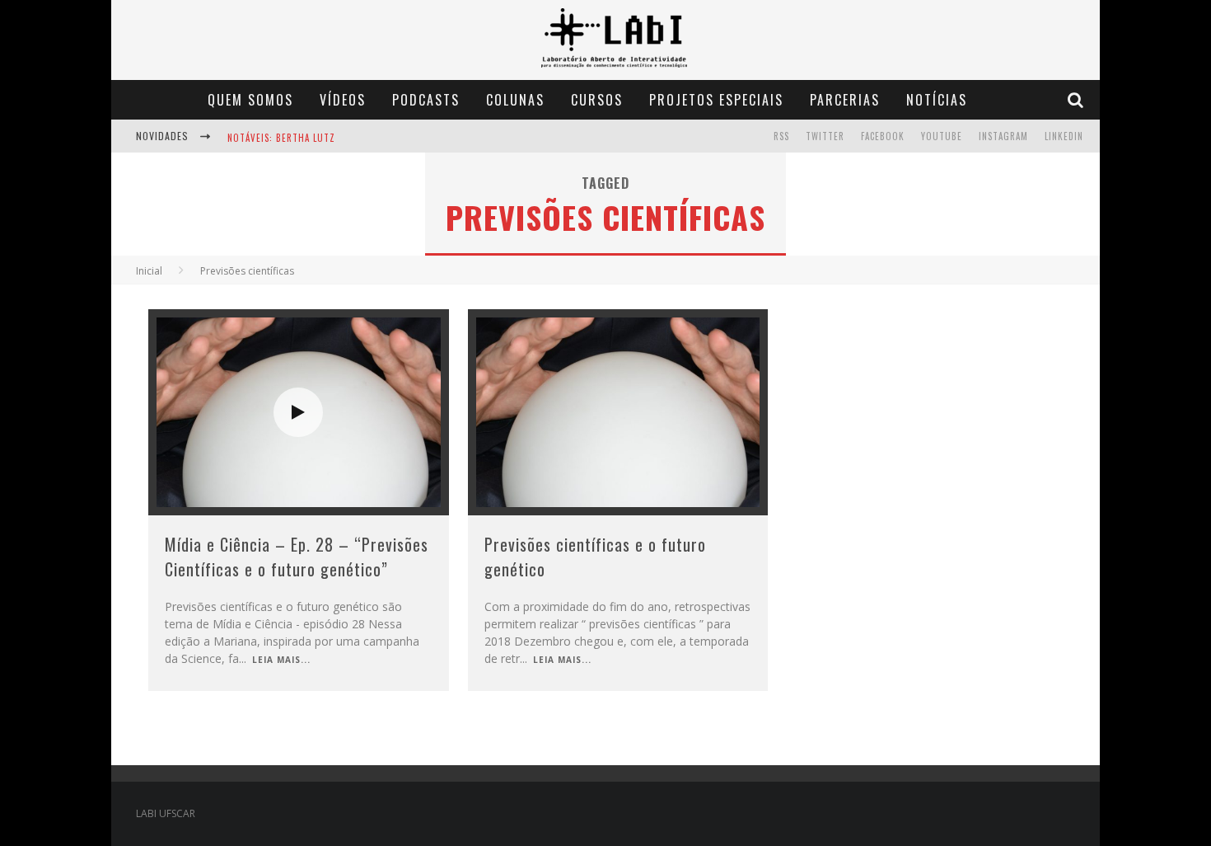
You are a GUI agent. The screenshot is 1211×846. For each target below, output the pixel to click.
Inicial (149, 271)
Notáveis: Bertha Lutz (281, 137)
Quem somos (250, 100)
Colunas (515, 100)
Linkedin (1064, 136)
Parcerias (845, 100)
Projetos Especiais (716, 100)
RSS (781, 136)
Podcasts (426, 100)
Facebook (883, 136)
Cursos (597, 100)
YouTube (941, 136)
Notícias (936, 100)
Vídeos (343, 100)
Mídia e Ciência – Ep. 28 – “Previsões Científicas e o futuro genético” (296, 556)
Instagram (1003, 136)
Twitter (825, 136)
